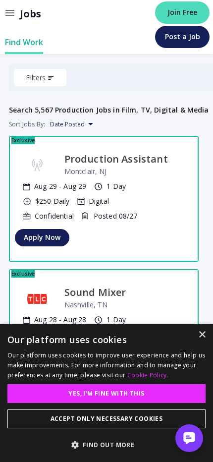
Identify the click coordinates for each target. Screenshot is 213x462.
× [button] (202, 335)
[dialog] (106, 393)
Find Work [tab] (24, 42)
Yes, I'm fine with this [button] (106, 393)
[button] (106, 445)
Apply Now (42, 237)
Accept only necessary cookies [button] (107, 418)
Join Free (182, 12)
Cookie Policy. (147, 375)
